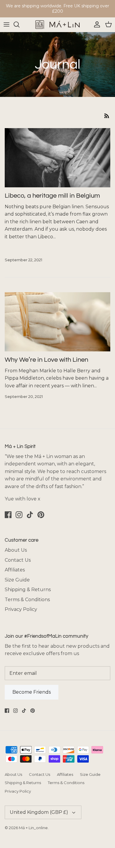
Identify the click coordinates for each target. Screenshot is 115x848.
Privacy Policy (21, 609)
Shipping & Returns (28, 589)
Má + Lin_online (33, 827)
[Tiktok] (30, 514)
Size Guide (17, 580)
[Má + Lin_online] (57, 24)
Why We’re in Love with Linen (46, 359)
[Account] (95, 24)
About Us (16, 550)
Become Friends (31, 692)
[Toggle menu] (6, 24)
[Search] (19, 24)
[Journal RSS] (106, 115)
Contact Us (18, 560)
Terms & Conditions (27, 599)
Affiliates (15, 570)
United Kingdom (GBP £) (39, 812)
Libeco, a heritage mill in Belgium (52, 195)
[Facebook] (8, 514)
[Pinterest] (40, 514)
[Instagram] (19, 514)
